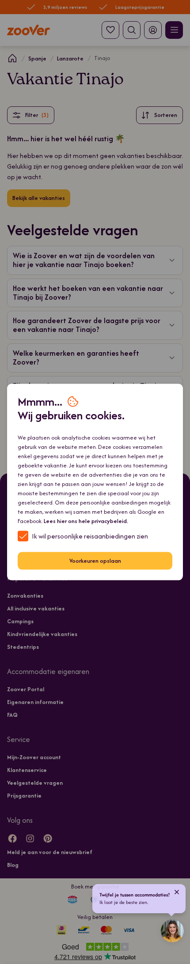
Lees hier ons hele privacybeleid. (86, 520)
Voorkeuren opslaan (95, 561)
